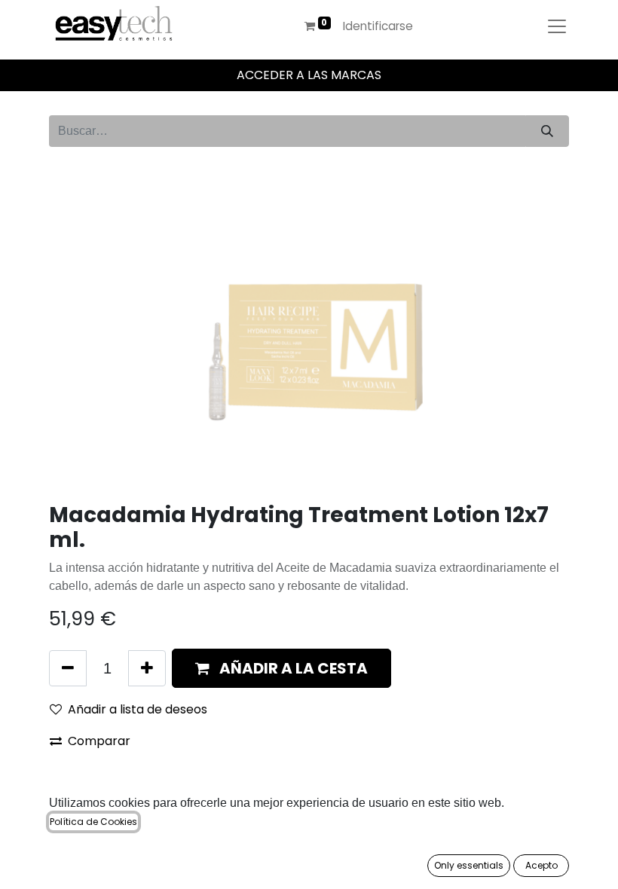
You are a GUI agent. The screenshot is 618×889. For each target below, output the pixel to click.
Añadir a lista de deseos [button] (137, 709)
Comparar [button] (99, 741)
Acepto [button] (541, 865)
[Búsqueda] (547, 131)
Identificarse (378, 26)
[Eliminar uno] (68, 668)
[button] (281, 668)
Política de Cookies (93, 821)
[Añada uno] (147, 668)
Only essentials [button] (468, 865)
